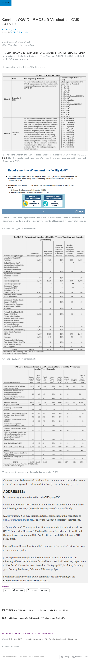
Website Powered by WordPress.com (16, 656)
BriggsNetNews (38, 656)
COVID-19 (14, 32)
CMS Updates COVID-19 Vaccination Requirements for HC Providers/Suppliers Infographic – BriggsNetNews (43, 639)
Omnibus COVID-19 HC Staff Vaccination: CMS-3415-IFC (41, 21)
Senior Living (23, 32)
